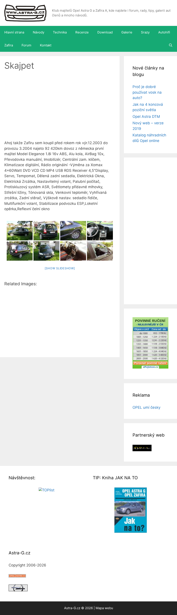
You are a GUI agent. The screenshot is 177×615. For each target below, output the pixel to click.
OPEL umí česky (146, 407)
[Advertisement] (59, 108)
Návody (38, 32)
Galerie (126, 32)
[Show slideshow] (60, 268)
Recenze (82, 32)
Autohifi (164, 32)
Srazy (145, 32)
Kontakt (45, 45)
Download (105, 32)
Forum (26, 45)
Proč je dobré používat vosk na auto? (147, 92)
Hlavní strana (14, 32)
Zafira (8, 45)
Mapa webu (104, 608)
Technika (60, 32)
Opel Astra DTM (146, 116)
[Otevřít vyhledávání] (170, 45)
